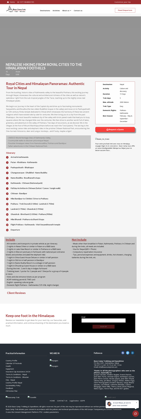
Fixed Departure (125, 10)
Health (8, 366)
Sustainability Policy (13, 385)
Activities (56, 11)
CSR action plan (11, 391)
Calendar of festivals (14, 363)
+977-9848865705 (26, 2)
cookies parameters (51, 412)
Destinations (45, 11)
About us (65, 11)
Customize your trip (123, 2)
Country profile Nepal (14, 383)
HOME (52, 401)
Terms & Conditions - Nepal (16, 374)
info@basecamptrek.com (108, 367)
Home (12, 2)
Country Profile (11, 360)
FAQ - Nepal (10, 380)
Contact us (78, 11)
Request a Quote (116, 129)
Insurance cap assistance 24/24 (18, 371)
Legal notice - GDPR (77, 401)
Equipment (10, 369)
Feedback (9, 388)
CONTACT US (62, 401)
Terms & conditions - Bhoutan (17, 377)
